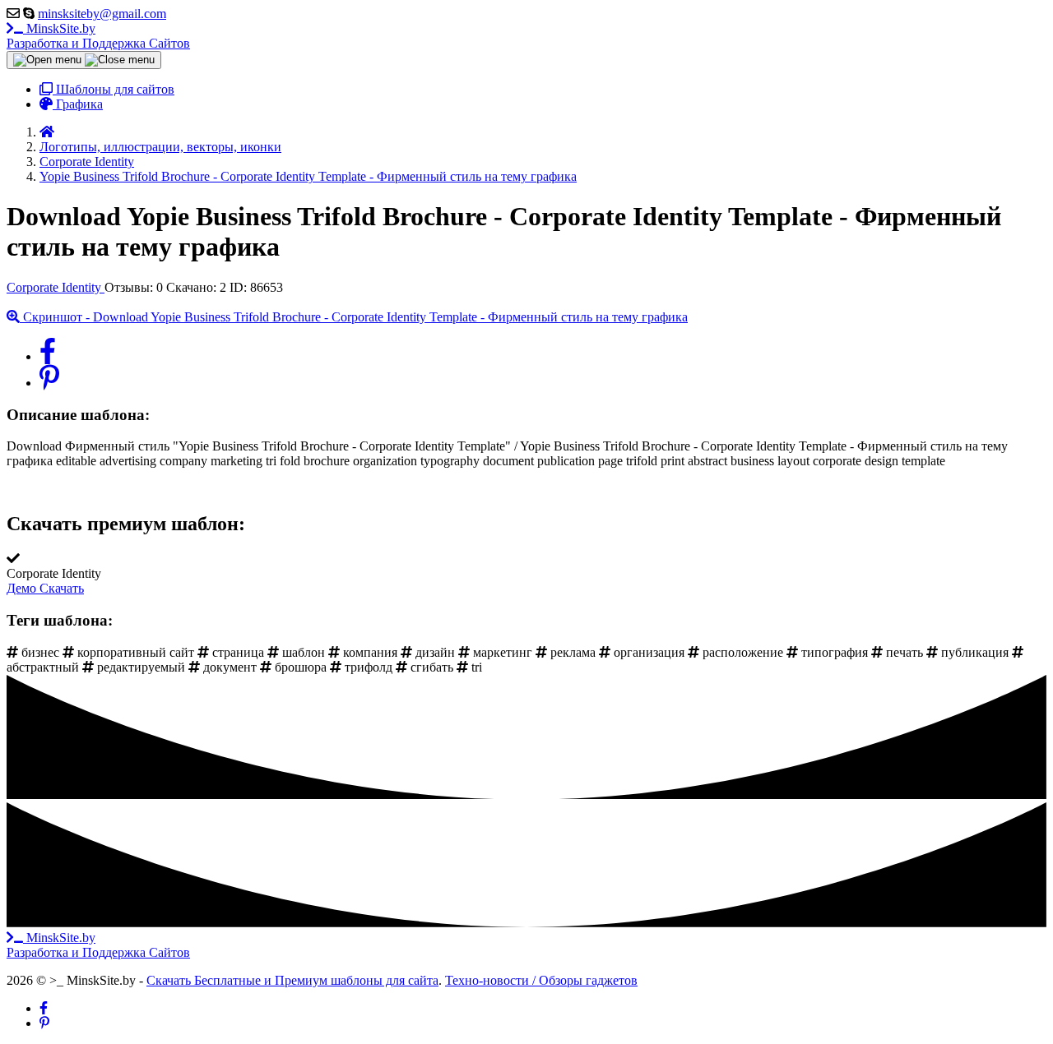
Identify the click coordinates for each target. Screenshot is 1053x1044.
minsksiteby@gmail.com (102, 14)
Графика (78, 104)
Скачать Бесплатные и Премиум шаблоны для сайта (292, 980)
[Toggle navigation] (84, 60)
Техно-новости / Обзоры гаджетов (541, 980)
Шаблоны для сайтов (113, 89)
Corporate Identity (55, 287)
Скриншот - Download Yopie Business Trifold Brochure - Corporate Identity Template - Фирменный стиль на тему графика (354, 317)
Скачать (61, 588)
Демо (23, 588)
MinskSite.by (98, 35)
